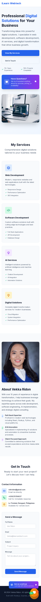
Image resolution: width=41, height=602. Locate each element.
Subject (8, 542)
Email (7, 532)
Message (8, 552)
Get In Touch (10, 61)
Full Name (9, 522)
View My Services (12, 53)
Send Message (20, 571)
